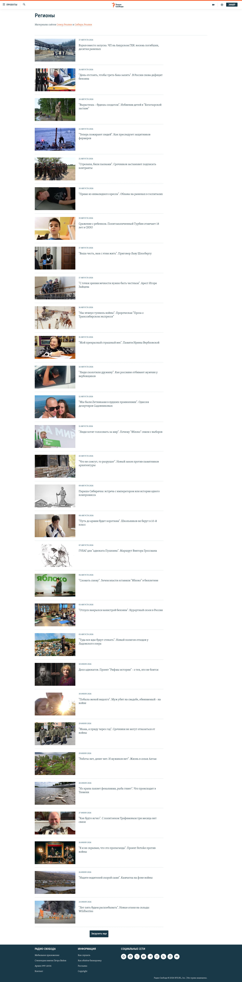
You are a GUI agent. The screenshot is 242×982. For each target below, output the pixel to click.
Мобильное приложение (47, 955)
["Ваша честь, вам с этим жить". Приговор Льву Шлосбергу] (55, 258)
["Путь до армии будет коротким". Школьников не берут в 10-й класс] (55, 525)
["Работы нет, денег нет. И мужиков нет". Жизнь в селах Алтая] (55, 763)
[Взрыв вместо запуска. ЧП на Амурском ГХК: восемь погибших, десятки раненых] (55, 50)
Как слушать (84, 955)
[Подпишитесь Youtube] (143, 956)
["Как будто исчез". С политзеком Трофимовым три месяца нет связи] (55, 823)
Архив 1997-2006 (43, 966)
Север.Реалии (64, 25)
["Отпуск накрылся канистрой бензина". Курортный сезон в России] (55, 614)
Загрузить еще (99, 934)
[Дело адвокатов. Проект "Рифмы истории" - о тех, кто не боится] (55, 674)
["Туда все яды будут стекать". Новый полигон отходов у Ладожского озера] (55, 644)
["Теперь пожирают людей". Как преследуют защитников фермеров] (55, 139)
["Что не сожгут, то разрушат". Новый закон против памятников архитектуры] (55, 466)
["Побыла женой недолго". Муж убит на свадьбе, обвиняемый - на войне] (55, 704)
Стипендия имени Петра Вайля (50, 961)
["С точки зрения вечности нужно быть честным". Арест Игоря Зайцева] (55, 288)
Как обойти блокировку (90, 961)
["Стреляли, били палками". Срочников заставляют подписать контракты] (55, 169)
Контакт (39, 971)
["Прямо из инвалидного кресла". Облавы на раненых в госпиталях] (55, 198)
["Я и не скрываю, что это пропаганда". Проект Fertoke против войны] (55, 852)
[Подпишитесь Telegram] (150, 956)
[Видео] (213, 5)
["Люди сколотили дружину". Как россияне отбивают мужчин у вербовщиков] (55, 377)
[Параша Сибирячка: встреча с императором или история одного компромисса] (55, 495)
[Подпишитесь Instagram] (157, 956)
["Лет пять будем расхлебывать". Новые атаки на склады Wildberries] (55, 912)
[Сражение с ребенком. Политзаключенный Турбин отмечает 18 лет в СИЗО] (55, 228)
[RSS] (163, 956)
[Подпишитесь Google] (123, 956)
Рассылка (82, 966)
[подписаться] (176, 956)
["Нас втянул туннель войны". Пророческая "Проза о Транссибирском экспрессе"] (55, 317)
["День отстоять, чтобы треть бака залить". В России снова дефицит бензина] (55, 79)
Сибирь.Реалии (83, 25)
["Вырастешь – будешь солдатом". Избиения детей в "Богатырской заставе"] (55, 109)
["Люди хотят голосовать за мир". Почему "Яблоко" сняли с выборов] (55, 436)
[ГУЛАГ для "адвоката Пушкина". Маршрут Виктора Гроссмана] (55, 555)
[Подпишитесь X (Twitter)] (137, 956)
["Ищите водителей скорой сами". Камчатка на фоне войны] (55, 882)
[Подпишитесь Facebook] (130, 956)
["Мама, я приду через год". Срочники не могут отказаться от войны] (55, 733)
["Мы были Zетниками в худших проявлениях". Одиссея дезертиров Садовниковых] (55, 406)
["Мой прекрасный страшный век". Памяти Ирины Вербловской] (55, 347)
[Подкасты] (170, 956)
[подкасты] (222, 5)
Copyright (82, 971)
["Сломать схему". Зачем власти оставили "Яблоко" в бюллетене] (55, 585)
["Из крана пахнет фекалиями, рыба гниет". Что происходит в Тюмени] (55, 793)
